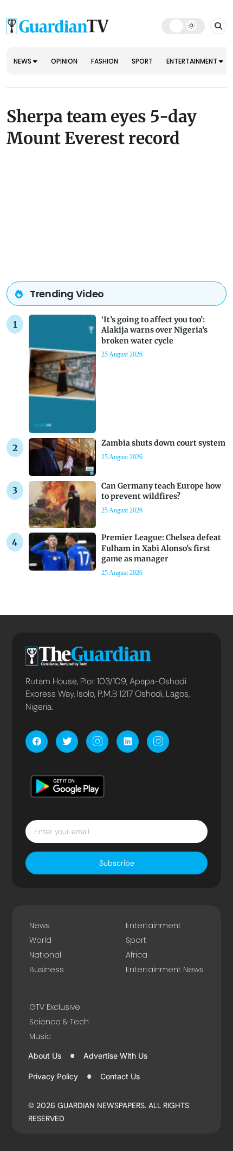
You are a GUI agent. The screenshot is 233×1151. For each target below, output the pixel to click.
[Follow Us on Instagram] (97, 741)
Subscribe (116, 863)
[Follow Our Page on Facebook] (36, 741)
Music (40, 1036)
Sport (142, 61)
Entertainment (192, 61)
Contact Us (120, 1076)
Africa (136, 954)
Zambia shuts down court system (163, 443)
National (45, 954)
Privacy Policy (53, 1076)
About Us (44, 1055)
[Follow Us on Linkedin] (127, 741)
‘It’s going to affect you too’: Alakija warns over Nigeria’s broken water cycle (154, 330)
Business (46, 969)
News (23, 61)
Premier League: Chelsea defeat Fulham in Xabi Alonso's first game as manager (161, 548)
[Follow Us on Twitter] (67, 741)
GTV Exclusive (54, 1007)
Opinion (64, 61)
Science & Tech (59, 1021)
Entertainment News (165, 969)
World (40, 940)
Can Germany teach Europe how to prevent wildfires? (161, 491)
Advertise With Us (115, 1055)
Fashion (104, 61)
